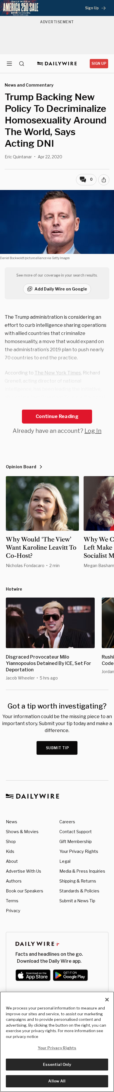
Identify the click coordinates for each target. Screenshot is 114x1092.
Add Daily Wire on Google (60, 288)
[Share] (103, 179)
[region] (57, 1041)
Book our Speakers (24, 890)
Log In (92, 430)
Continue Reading (57, 416)
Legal (64, 861)
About (12, 861)
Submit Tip (57, 748)
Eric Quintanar (18, 156)
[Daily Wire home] (57, 63)
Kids (10, 851)
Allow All (56, 1081)
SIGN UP (98, 63)
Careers (67, 821)
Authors (14, 880)
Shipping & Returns (77, 880)
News (11, 821)
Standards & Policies (79, 890)
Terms (12, 900)
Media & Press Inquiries (82, 871)
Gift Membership (75, 841)
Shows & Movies (22, 831)
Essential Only (57, 1064)
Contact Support (75, 831)
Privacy (13, 910)
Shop (11, 841)
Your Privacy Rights (78, 851)
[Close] (107, 999)
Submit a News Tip (77, 900)
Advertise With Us (23, 871)
